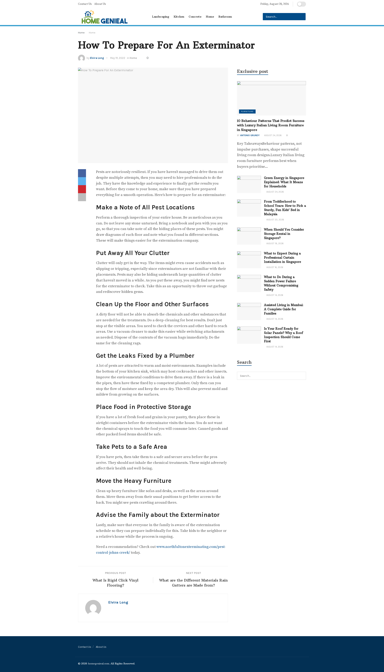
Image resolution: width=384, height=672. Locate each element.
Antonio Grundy (250, 135)
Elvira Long (97, 57)
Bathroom (225, 16)
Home (210, 16)
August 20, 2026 (275, 219)
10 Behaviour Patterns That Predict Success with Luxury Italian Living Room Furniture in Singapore (270, 125)
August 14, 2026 (274, 295)
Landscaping (160, 16)
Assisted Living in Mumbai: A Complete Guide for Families (283, 309)
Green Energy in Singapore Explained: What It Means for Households (284, 182)
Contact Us (85, 4)
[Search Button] (302, 17)
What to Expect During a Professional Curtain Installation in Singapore (282, 257)
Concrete (195, 16)
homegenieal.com (98, 663)
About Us (100, 4)
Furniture (247, 111)
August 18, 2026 (275, 243)
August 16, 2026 (274, 267)
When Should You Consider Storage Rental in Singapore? (284, 234)
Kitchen (179, 16)
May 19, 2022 (117, 57)
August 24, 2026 (273, 135)
